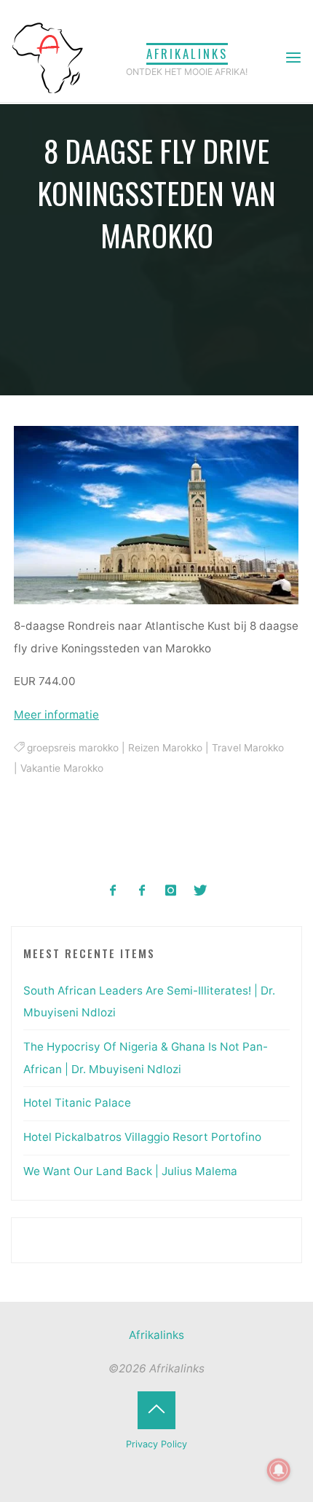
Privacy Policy (156, 1444)
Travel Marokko (248, 748)
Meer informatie (56, 715)
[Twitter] (199, 890)
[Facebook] (113, 890)
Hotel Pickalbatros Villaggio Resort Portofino (142, 1137)
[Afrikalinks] (47, 57)
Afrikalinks (187, 53)
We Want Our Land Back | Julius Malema (130, 1171)
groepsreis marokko (73, 748)
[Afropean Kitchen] (142, 890)
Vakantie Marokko (61, 768)
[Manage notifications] (278, 1470)
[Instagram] (171, 890)
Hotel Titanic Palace (77, 1103)
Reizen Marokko (165, 748)
